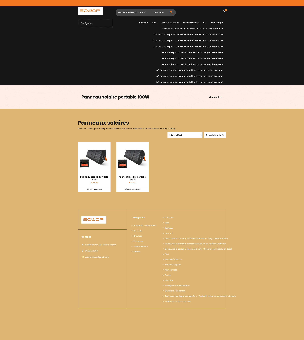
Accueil (215, 97)
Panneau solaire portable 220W (133, 178)
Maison (137, 251)
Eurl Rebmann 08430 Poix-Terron (100, 244)
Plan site (169, 280)
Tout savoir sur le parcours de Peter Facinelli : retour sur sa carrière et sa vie (200, 296)
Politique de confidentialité (177, 285)
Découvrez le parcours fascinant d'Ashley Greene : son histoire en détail (198, 249)
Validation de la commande (178, 301)
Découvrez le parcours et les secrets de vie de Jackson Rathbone (195, 243)
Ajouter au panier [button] (94, 189)
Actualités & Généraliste (145, 225)
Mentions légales (173, 264)
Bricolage (138, 236)
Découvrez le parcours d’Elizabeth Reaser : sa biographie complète (196, 238)
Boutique (169, 228)
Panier (168, 275)
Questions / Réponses (175, 290)
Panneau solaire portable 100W (94, 178)
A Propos (169, 217)
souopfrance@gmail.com (97, 257)
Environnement (141, 246)
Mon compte (171, 270)
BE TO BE (138, 230)
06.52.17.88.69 (91, 250)
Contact (169, 233)
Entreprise (138, 241)
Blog (167, 222)
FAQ (167, 254)
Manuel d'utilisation (174, 259)
